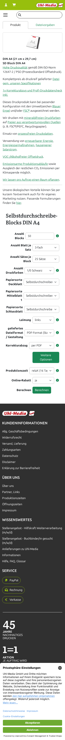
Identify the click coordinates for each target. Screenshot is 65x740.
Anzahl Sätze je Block (20, 259)
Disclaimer (9, 462)
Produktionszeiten (14, 498)
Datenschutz (10, 456)
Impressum (9, 510)
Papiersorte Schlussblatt (14, 309)
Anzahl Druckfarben (14, 270)
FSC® (26, 110)
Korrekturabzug (17, 345)
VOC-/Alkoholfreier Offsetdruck (23, 156)
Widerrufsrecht (12, 437)
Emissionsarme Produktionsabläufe (25, 164)
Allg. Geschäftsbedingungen (20, 431)
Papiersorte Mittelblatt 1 (14, 296)
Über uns (8, 486)
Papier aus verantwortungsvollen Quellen (34, 122)
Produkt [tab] (15, 25)
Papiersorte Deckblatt (14, 282)
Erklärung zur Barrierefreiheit (21, 468)
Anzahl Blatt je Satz (21, 247)
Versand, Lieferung (14, 443)
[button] (57, 236)
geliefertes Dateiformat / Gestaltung (14, 333)
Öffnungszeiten (12, 504)
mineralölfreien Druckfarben (42, 118)
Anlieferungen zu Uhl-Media (20, 549)
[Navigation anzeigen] (5, 15)
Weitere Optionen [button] (46, 357)
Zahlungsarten (11, 449)
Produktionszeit (17, 370)
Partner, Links (11, 492)
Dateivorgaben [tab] (45, 25)
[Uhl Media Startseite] (49, 5)
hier (18, 203)
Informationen (11, 555)
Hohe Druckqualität (15, 67)
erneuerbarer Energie (39, 141)
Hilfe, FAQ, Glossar (14, 561)
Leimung (25, 320)
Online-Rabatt (21, 380)
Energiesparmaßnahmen (18, 145)
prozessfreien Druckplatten (35, 133)
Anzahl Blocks (19, 236)
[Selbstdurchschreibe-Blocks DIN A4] (32, 42)
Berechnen (24, 390)
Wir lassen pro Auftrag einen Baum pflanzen (31, 179)
